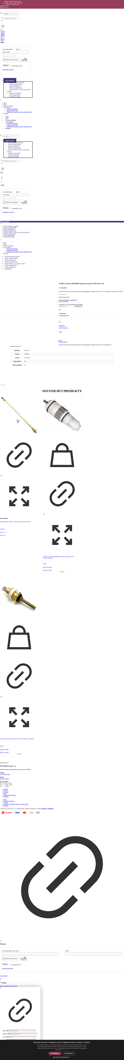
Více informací (65, 1050)
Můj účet (5, 790)
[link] (62, 875)
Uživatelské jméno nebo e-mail (10, 951)
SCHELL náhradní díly (70, 300)
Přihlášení (5, 964)
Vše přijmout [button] (55, 1053)
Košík (5, 793)
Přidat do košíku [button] (47, 570)
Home (5, 799)
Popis (60, 340)
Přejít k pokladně (4, 986)
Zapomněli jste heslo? (7, 968)
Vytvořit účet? (3, 976)
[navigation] (62, 982)
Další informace (63, 342)
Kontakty (5, 805)
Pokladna (5, 792)
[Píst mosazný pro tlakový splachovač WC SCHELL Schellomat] (19, 597)
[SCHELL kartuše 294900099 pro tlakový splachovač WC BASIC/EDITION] (62, 415)
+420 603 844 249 (5, 774)
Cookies (5, 802)
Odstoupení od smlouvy (9, 795)
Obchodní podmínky (8, 801)
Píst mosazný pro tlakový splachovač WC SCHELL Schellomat (17, 739)
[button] (62, 1057)
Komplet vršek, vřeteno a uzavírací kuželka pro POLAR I (15, 521)
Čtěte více (2, 532)
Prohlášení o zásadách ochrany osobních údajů (15, 804)
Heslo (67, 951)
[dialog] (62, 1050)
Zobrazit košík (13, 986)
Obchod (5, 789)
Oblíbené (5, 796)
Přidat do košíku (47, 567)
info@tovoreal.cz (4, 778)
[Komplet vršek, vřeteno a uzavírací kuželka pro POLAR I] (19, 415)
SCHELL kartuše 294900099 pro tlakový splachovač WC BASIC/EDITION (58, 557)
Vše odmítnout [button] (68, 1053)
